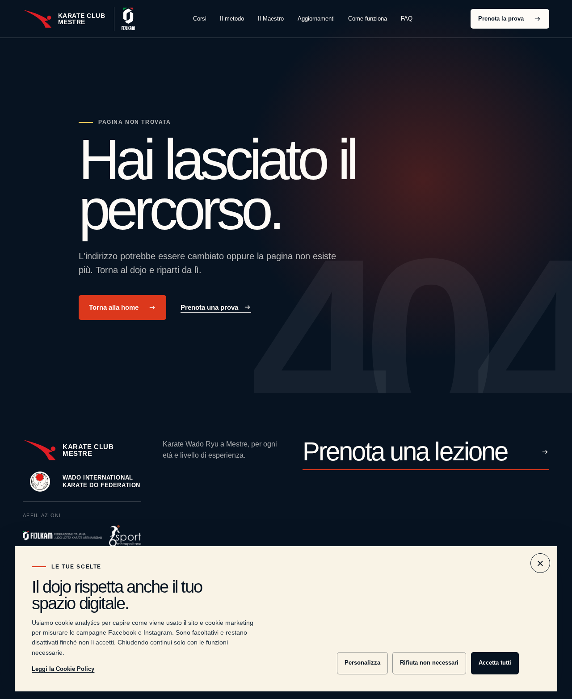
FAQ (406, 18)
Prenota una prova (209, 307)
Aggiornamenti (316, 18)
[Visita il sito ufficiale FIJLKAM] (124, 19)
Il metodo (232, 18)
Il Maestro (271, 18)
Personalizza (362, 662)
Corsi (199, 18)
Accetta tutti (495, 662)
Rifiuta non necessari (429, 662)
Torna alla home (114, 307)
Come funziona (367, 18)
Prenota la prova (501, 18)
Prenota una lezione (405, 452)
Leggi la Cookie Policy (63, 668)
